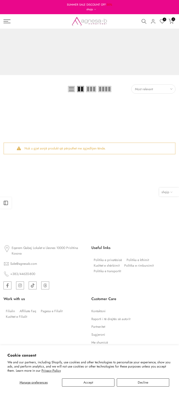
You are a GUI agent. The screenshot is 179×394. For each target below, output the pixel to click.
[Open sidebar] (6, 203)
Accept (88, 382)
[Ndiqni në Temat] (45, 285)
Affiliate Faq (28, 311)
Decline (143, 382)
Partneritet (98, 326)
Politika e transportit (107, 271)
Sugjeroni (98, 334)
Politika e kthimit (138, 260)
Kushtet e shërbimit (107, 265)
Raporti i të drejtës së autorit (110, 319)
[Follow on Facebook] (7, 285)
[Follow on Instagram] (20, 285)
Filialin (10, 311)
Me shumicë (99, 342)
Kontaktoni (98, 311)
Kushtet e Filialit (16, 317)
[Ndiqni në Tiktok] (33, 285)
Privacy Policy (51, 370)
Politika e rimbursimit (139, 265)
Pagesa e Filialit (51, 311)
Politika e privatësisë (108, 260)
